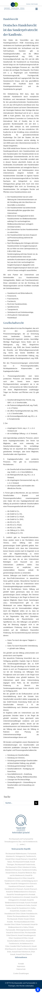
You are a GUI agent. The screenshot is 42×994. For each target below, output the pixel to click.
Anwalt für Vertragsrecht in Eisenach (23, 883)
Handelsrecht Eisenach (17, 886)
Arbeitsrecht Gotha (29, 867)
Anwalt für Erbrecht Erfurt (15, 932)
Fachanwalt (32, 853)
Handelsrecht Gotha (23, 905)
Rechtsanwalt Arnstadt (21, 862)
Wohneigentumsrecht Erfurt (26, 930)
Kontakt (21, 964)
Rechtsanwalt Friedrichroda (25, 864)
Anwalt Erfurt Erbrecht (24, 954)
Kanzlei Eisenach (30, 889)
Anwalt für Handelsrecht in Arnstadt (17, 897)
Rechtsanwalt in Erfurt (14, 867)
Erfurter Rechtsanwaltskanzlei (18, 916)
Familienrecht (31, 856)
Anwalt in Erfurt (22, 949)
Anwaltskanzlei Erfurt (12, 913)
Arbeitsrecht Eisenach (13, 870)
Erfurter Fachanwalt (22, 924)
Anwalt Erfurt (10, 859)
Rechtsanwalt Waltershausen (16, 853)
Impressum (21, 966)
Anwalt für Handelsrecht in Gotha (23, 908)
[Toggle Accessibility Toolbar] (37, 989)
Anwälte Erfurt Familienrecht (20, 946)
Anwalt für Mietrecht (25, 873)
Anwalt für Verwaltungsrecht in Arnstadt (21, 894)
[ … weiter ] (21, 844)
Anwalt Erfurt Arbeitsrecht (21, 952)
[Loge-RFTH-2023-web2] (14, 3)
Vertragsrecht (20, 856)
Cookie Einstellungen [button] (21, 973)
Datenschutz (21, 969)
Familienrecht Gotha (29, 870)
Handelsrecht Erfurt (20, 938)
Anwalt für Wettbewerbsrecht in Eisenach (21, 892)
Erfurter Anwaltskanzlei (29, 913)
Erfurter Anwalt (23, 919)
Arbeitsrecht (10, 856)
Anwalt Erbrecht (11, 873)
